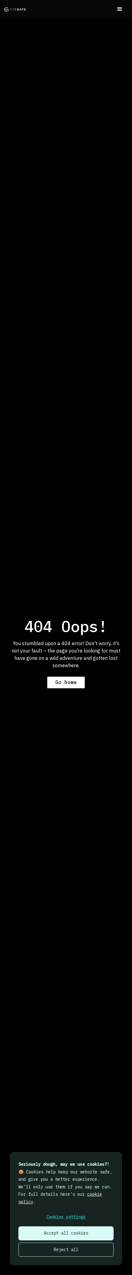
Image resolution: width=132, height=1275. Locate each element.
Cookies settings (66, 1217)
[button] (120, 9)
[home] (15, 9)
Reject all (66, 1249)
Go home (66, 682)
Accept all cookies (66, 1233)
